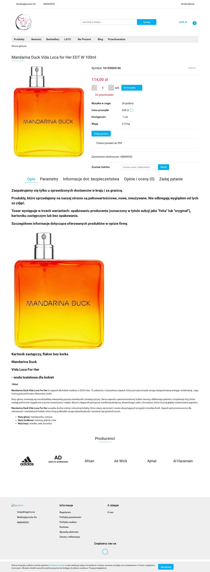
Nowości (36, 39)
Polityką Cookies (57, 565)
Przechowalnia (116, 39)
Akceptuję (166, 566)
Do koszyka (130, 87)
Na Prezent (85, 39)
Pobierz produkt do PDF (109, 143)
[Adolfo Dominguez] (58, 461)
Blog (100, 39)
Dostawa (64, 527)
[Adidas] (27, 461)
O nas (110, 512)
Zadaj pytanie (101, 133)
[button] (66, 505)
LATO (68, 39)
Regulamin (65, 512)
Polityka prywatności (70, 517)
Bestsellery (52, 39)
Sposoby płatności (69, 532)
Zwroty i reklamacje (70, 536)
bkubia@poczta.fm (27, 517)
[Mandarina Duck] (191, 68)
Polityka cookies (68, 522)
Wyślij (163, 167)
